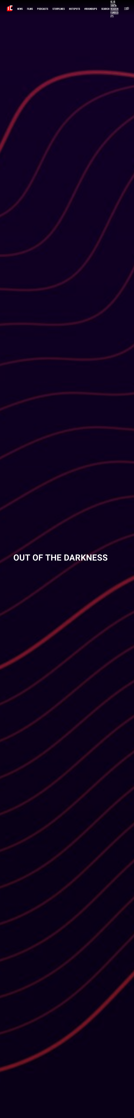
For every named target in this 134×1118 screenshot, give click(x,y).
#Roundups (90, 8)
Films (30, 8)
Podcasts (42, 8)
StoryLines (58, 8)
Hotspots (74, 8)
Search (105, 8)
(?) (111, 16)
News (20, 8)
